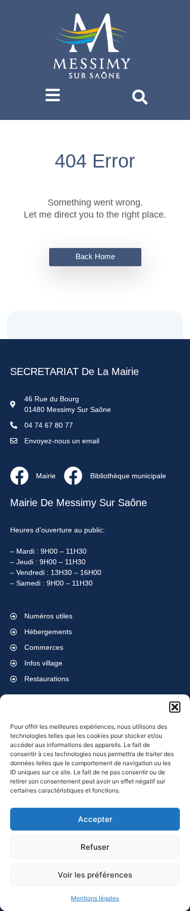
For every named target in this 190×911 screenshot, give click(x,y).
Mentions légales (95, 898)
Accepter (95, 819)
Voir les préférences (95, 875)
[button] (175, 707)
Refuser (95, 847)
